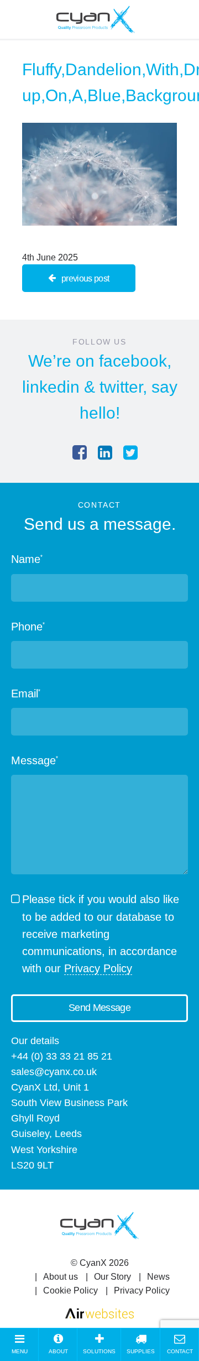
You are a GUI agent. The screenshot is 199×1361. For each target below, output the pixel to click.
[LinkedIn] (105, 453)
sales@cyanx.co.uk (54, 1071)
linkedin (51, 387)
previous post (85, 278)
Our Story (112, 1276)
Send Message (99, 1007)
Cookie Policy (70, 1290)
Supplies (141, 1351)
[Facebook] (79, 453)
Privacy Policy (98, 968)
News (158, 1276)
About (58, 1351)
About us (60, 1276)
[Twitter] (130, 453)
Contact (180, 1351)
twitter (121, 387)
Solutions (99, 1351)
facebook (133, 361)
